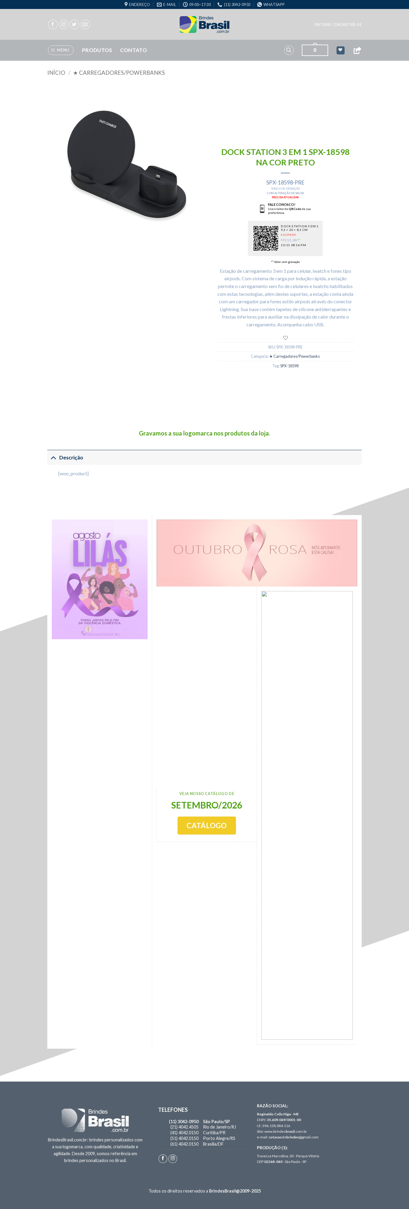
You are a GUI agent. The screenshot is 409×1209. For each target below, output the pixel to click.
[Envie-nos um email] (85, 24)
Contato (133, 50)
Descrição (71, 457)
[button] (338, 24)
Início (56, 72)
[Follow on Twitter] (74, 24)
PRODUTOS (97, 50)
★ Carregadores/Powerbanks (119, 72)
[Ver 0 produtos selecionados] (341, 50)
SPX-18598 (289, 365)
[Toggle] (53, 457)
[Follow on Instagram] (64, 24)
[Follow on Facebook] (53, 24)
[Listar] (285, 338)
